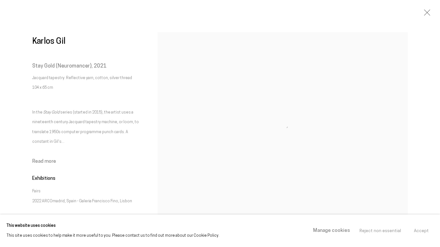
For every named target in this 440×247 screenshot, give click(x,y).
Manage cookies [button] (331, 230)
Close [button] (425, 14)
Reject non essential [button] (380, 231)
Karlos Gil (48, 42)
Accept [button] (421, 231)
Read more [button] (44, 161)
